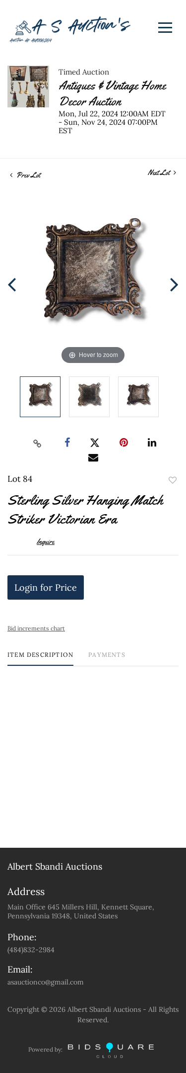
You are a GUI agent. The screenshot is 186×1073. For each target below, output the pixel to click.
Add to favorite (173, 480)
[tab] (40, 658)
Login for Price (45, 587)
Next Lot (159, 173)
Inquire (46, 541)
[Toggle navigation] (165, 27)
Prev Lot (27, 175)
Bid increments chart (36, 628)
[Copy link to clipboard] (37, 443)
